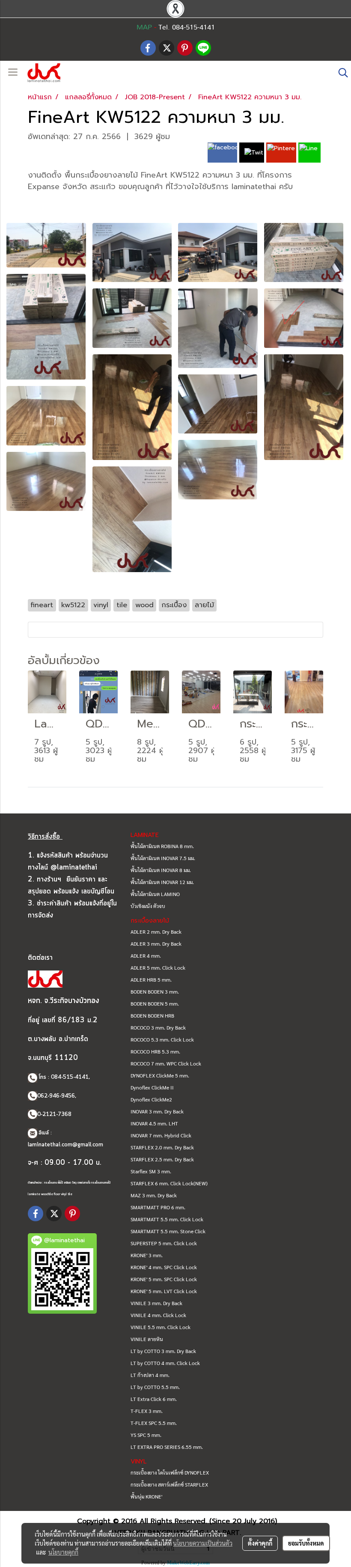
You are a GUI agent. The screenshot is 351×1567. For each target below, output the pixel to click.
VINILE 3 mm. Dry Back (156, 1303)
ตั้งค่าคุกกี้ (260, 1543)
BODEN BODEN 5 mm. (155, 1003)
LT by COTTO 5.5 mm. (155, 1386)
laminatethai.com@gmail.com (65, 1145)
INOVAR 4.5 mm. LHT (154, 1123)
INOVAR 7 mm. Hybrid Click (161, 1135)
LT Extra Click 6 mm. (154, 1398)
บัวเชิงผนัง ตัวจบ (148, 905)
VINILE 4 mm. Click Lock (158, 1315)
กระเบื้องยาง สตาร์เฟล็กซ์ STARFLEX (169, 1484)
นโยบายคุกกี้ (63, 1552)
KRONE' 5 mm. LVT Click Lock (164, 1291)
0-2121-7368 (54, 1114)
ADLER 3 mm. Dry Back (156, 943)
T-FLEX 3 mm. (147, 1410)
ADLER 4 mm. (146, 955)
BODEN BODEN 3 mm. (155, 991)
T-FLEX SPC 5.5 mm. (154, 1422)
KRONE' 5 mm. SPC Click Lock (164, 1279)
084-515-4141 (70, 1077)
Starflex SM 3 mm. (151, 1171)
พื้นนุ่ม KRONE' (146, 1496)
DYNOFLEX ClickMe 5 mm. (160, 1075)
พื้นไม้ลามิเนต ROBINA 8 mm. (162, 846)
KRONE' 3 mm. (147, 1255)
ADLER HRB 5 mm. (151, 979)
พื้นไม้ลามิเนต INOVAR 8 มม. (161, 870)
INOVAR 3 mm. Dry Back (157, 1111)
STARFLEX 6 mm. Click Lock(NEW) (169, 1183)
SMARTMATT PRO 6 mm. (158, 1207)
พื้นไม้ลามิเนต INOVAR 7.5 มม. (163, 858)
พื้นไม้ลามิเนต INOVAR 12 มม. (162, 881)
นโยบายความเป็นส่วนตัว (202, 1543)
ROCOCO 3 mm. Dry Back (158, 1027)
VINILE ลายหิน (147, 1339)
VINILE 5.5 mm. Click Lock (160, 1327)
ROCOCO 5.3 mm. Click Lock (162, 1039)
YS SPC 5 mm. (146, 1434)
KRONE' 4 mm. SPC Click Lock (164, 1267)
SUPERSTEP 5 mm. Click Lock (164, 1243)
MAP (144, 27)
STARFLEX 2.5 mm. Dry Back (162, 1159)
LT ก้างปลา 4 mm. (150, 1374)
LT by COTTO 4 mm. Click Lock (165, 1362)
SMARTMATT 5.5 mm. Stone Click (168, 1231)
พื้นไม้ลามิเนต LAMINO (155, 893)
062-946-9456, (56, 1096)
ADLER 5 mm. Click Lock (158, 967)
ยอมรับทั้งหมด (306, 1543)
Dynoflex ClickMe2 (151, 1099)
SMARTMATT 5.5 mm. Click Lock (167, 1219)
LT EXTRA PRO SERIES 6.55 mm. (167, 1446)
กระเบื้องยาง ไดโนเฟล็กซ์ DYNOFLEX (170, 1472)
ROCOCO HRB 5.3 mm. (155, 1051)
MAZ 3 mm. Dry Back (154, 1195)
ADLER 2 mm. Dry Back (156, 931)
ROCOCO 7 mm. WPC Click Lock (166, 1063)
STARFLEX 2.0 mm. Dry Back (162, 1147)
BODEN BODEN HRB (152, 1015)
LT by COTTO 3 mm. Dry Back (163, 1350)
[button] (340, 72)
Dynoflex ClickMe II (152, 1087)
